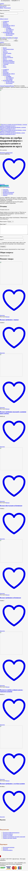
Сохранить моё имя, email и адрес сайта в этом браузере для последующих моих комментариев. (13, 243)
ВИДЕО (5, 22)
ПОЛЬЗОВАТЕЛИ (7, 32)
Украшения (7, 86)
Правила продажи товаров (10, 838)
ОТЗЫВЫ (8, 28)
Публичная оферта (7, 850)
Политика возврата (8, 834)
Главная (2, 86)
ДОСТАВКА (9, 31)
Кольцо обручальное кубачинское (11, 505)
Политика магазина (8, 193)
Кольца (12, 86)
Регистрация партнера (8, 847)
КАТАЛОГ (6, 24)
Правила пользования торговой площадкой (14, 836)
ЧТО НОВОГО (10, 29)
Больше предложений (8, 192)
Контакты (5, 848)
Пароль (2, 13)
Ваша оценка (4, 221)
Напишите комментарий (6, 152)
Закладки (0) (3, 6)
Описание (5, 189)
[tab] (15, 189)
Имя (1, 236)
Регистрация (9, 35)
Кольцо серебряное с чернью (9, 319)
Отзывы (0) (6, 191)
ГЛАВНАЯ (6, 21)
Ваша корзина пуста (5, 5)
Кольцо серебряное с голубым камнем (12, 783)
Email (2, 239)
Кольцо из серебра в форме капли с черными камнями (11, 690)
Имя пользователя (4, 10)
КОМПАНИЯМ (10, 33)
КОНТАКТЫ (6, 27)
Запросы (5, 195)
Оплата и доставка (7, 835)
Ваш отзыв (3, 224)
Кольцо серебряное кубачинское (10, 597)
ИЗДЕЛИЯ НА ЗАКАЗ (9, 25)
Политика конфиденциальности (11, 832)
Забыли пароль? (4, 18)
